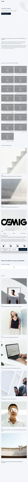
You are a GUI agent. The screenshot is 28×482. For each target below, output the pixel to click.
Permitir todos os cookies (23, 249)
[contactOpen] (14, 267)
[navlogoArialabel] (2, 1)
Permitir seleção (14, 249)
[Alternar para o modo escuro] (24, 1)
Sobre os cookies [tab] (23, 233)
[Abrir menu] (26, 1)
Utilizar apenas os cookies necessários (5, 249)
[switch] (11, 246)
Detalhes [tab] (14, 233)
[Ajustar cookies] (7, 70)
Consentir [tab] (5, 233)
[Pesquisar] (22, 1)
